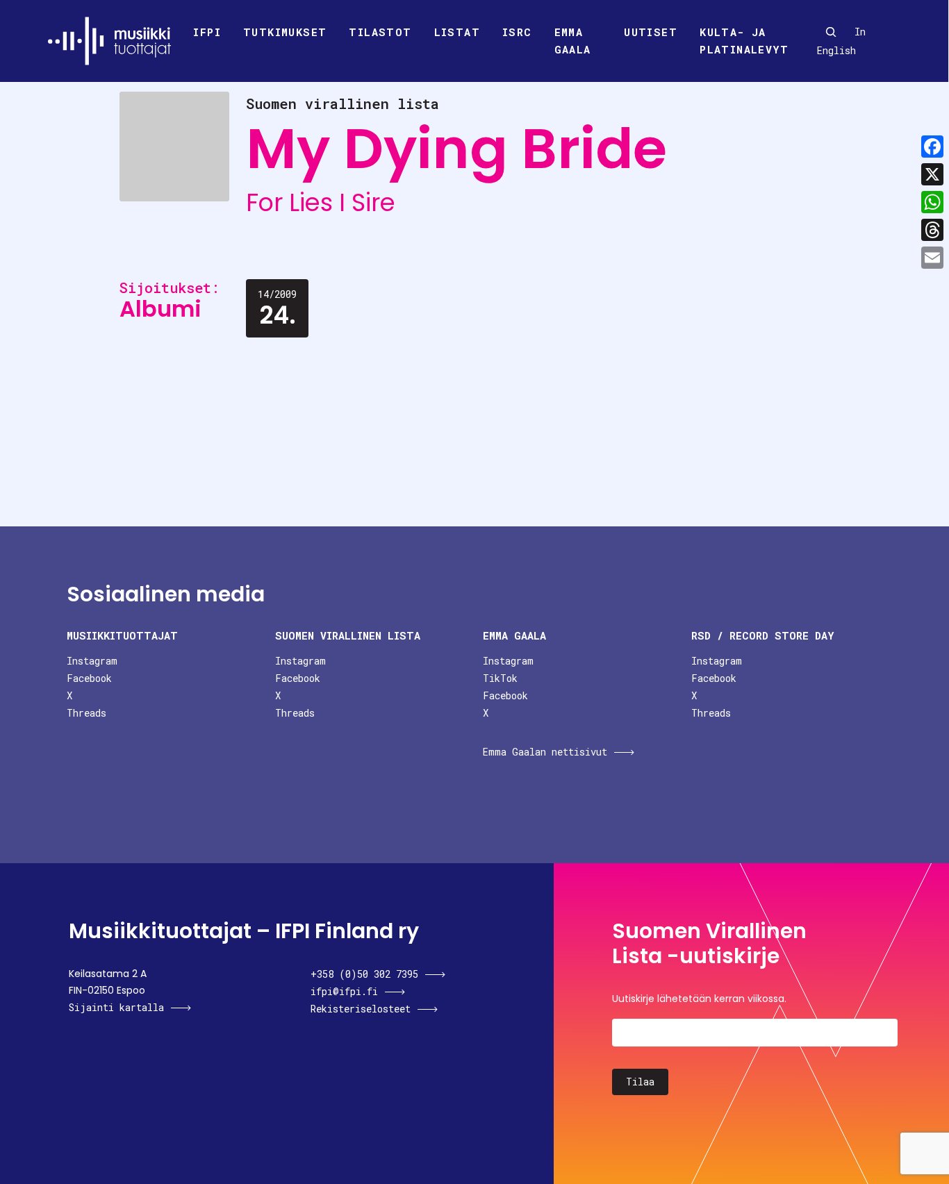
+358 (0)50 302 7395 (364, 974)
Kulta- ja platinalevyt (744, 41)
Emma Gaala (572, 41)
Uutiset (650, 32)
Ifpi (207, 32)
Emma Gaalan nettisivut (545, 751)
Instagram (92, 660)
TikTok (500, 678)
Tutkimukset (285, 32)
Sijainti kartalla (116, 1007)
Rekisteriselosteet (361, 1008)
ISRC (517, 32)
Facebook (89, 678)
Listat (457, 32)
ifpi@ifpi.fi (344, 991)
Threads (86, 712)
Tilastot (380, 32)
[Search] (831, 32)
